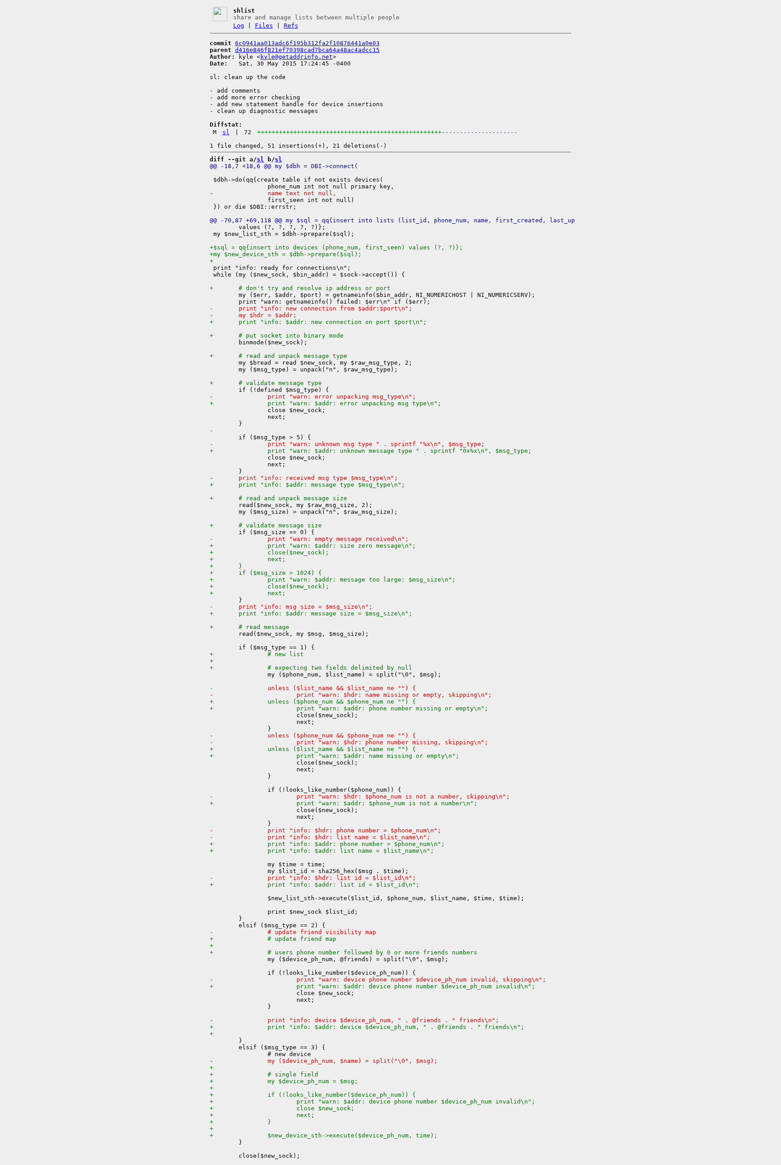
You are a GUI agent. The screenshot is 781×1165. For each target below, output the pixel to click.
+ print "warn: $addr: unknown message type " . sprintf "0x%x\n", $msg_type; (371, 450)
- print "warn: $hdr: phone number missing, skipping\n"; (349, 742)
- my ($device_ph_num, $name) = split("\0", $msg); (324, 1060)
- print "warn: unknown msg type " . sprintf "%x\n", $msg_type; (347, 444)
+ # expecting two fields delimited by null (311, 667)
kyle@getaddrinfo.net (296, 56)
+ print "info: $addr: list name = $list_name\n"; (322, 850)
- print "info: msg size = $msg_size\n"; (291, 606)
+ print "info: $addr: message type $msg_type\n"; (307, 484)
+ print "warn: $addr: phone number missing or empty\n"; (349, 708)
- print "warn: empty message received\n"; (309, 539)
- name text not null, (273, 193)
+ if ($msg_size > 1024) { (266, 572)
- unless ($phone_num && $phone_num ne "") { (313, 735)
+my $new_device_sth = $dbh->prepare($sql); (286, 254)
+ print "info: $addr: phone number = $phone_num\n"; (327, 844)
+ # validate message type (266, 383)
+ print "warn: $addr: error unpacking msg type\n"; (325, 403)
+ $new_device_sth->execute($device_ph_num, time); (324, 1135)
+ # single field (264, 1074)
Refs (291, 25)
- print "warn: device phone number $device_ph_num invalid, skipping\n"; (378, 979)
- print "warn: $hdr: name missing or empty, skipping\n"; (351, 694)
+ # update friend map (273, 938)
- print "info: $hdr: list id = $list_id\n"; (313, 877)
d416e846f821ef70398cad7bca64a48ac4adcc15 (307, 50)
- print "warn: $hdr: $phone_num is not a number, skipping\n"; (360, 796)
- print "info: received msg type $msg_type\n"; (304, 477)
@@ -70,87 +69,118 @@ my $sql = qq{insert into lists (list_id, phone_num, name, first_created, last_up (392, 220)
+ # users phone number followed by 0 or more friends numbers (343, 952)
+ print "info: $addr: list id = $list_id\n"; (314, 884)
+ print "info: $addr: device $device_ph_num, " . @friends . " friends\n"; (367, 1027)
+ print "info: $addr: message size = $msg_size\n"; (311, 613)
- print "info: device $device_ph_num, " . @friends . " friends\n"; (354, 1020)
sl (226, 132)
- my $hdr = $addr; (253, 315)
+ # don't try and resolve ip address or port (300, 288)
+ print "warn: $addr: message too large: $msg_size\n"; (333, 579)
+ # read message (249, 627)
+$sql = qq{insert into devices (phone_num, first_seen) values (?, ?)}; (336, 247)
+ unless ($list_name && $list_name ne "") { (313, 749)
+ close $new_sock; (282, 1108)
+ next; (248, 559)
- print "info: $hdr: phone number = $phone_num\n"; (325, 830)
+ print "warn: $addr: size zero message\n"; (313, 545)
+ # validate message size (266, 525)
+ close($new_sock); (269, 552)
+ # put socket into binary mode (276, 335)
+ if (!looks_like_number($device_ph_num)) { (313, 1094)
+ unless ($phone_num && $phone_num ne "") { (313, 701)
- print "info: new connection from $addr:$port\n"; (311, 308)
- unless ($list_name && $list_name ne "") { (313, 688)
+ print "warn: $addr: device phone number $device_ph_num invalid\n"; (372, 986)
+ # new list (257, 654)
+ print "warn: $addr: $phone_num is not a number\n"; (343, 803)
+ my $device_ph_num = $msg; (284, 1081)
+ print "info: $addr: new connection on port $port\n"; (318, 322)
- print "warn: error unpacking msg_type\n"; (313, 396)
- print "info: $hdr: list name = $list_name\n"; (320, 837)
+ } (226, 566)
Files (264, 25)
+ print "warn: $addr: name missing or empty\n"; (334, 755)
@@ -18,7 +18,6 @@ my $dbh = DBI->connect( (284, 166)
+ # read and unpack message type (278, 355)
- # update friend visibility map (293, 932)
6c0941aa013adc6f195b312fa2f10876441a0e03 (307, 43)
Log (238, 25)
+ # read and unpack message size (278, 498)
